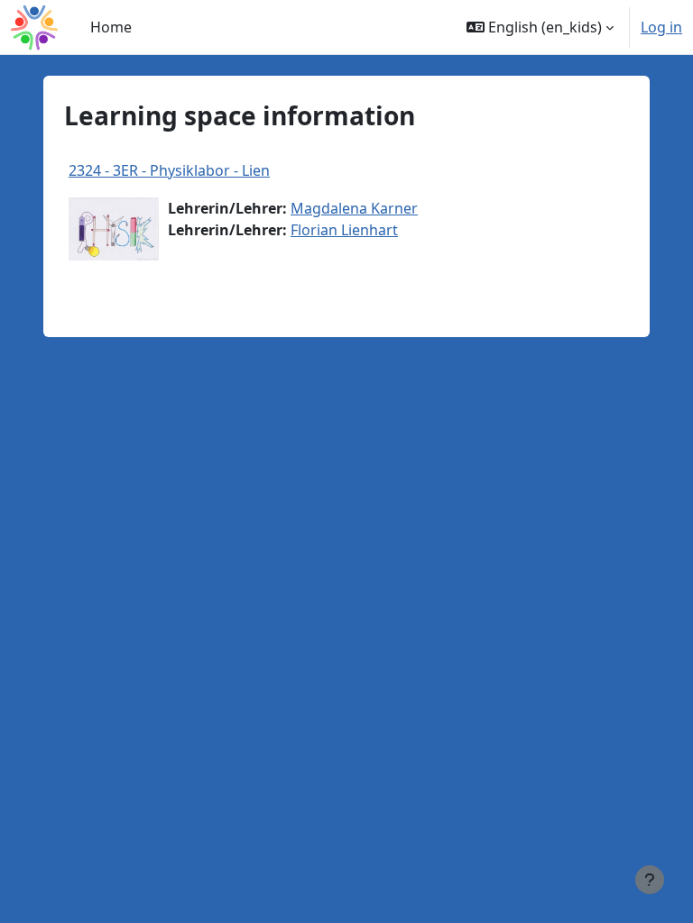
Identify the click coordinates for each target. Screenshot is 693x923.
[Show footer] (649, 879)
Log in (661, 27)
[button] (540, 27)
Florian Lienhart (344, 230)
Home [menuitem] (111, 27)
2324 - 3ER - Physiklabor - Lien (169, 170)
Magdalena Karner (354, 208)
